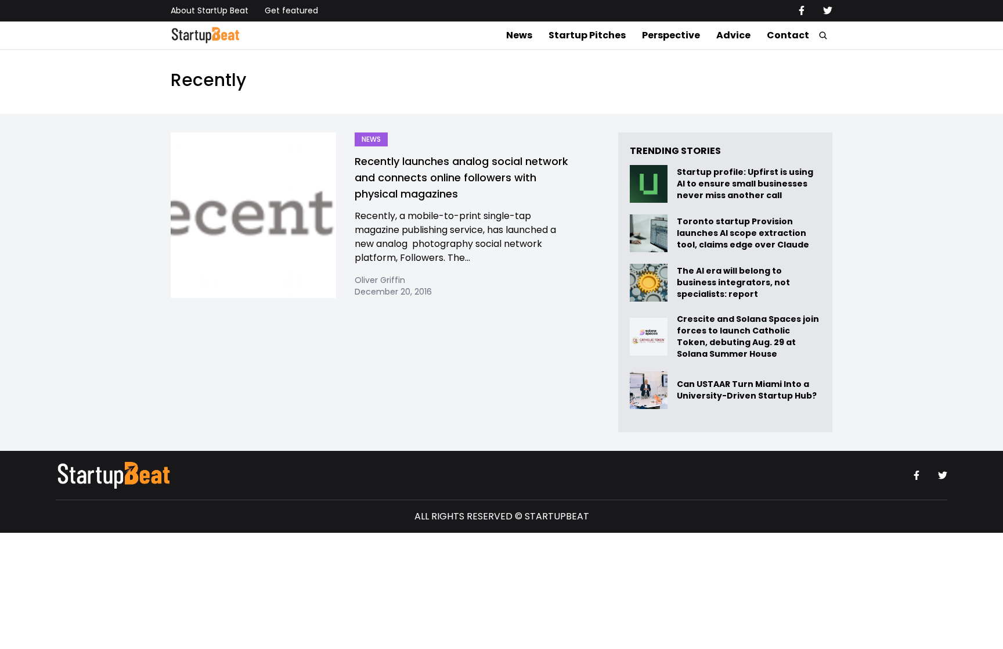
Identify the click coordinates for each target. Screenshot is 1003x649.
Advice (733, 35)
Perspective (671, 35)
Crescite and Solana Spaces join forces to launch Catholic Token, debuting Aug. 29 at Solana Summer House (748, 336)
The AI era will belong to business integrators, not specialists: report (733, 283)
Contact (788, 35)
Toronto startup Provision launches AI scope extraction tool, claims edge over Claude (744, 233)
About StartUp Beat (209, 10)
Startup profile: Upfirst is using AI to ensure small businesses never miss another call (745, 184)
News (519, 35)
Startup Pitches (587, 35)
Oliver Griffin (380, 280)
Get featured (291, 10)
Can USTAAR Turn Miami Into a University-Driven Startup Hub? (747, 390)
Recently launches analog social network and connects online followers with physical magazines (461, 177)
